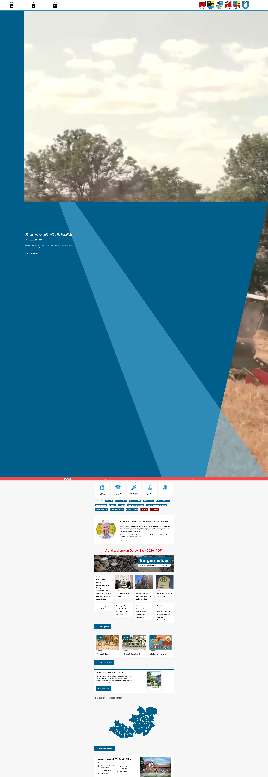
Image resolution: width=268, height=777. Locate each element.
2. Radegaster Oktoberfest (158, 654)
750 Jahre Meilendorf (103, 654)
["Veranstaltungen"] (33, 6)
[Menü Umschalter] (12, 6)
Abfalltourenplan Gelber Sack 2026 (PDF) (134, 550)
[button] (55, 6)
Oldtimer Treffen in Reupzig (131, 654)
